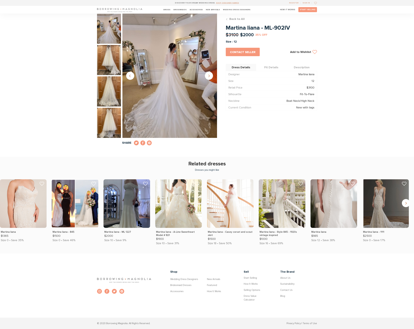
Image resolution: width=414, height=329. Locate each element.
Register (294, 3)
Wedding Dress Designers (237, 10)
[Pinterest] (121, 291)
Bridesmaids (180, 10)
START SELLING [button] (308, 10)
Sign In (306, 3)
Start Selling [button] (250, 277)
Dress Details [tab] (241, 67)
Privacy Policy (294, 323)
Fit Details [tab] (271, 67)
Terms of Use (310, 323)
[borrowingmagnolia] (119, 9)
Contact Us (286, 290)
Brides (166, 10)
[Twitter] (114, 291)
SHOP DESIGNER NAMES (227, 3)
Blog (282, 296)
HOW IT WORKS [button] (287, 10)
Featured (212, 285)
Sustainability (287, 283)
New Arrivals (213, 10)
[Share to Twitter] (136, 142)
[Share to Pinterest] (149, 142)
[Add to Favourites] (314, 2)
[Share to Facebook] (142, 142)
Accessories (196, 10)
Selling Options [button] (252, 290)
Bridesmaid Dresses (180, 285)
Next (209, 76)
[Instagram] (99, 291)
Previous (130, 76)
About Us (285, 277)
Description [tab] (302, 67)
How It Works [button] (214, 291)
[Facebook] (106, 291)
